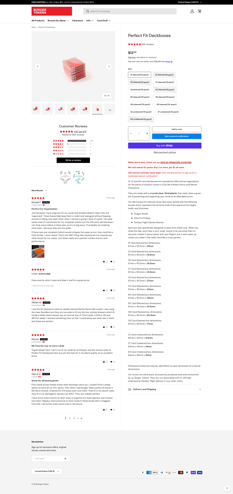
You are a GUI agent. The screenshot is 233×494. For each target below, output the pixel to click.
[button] (200, 11)
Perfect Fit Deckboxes (47, 27)
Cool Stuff (102, 20)
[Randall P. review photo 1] (38, 251)
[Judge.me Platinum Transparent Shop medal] (78, 176)
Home (34, 27)
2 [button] (69, 418)
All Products (38, 20)
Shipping (132, 57)
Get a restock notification (177, 136)
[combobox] (130, 11)
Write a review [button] (73, 160)
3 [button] (74, 418)
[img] (38, 198)
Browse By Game (57, 20)
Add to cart (177, 129)
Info (88, 20)
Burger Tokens (43, 484)
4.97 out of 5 (80, 131)
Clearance (77, 20)
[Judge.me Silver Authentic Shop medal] (65, 176)
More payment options (165, 152)
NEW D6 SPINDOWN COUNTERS (175, 162)
